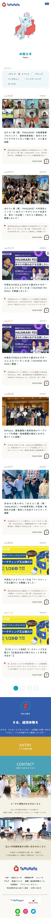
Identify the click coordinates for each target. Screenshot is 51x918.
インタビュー (14, 79)
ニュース (39, 877)
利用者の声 (29, 877)
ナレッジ (39, 74)
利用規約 (14, 884)
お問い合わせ (36, 888)
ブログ (6, 881)
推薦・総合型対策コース (35, 881)
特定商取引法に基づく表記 (17, 888)
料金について (17, 881)
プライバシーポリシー (29, 884)
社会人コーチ (16, 877)
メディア (12, 74)
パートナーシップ (33, 79)
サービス (12, 84)
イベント (25, 74)
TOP (7, 877)
